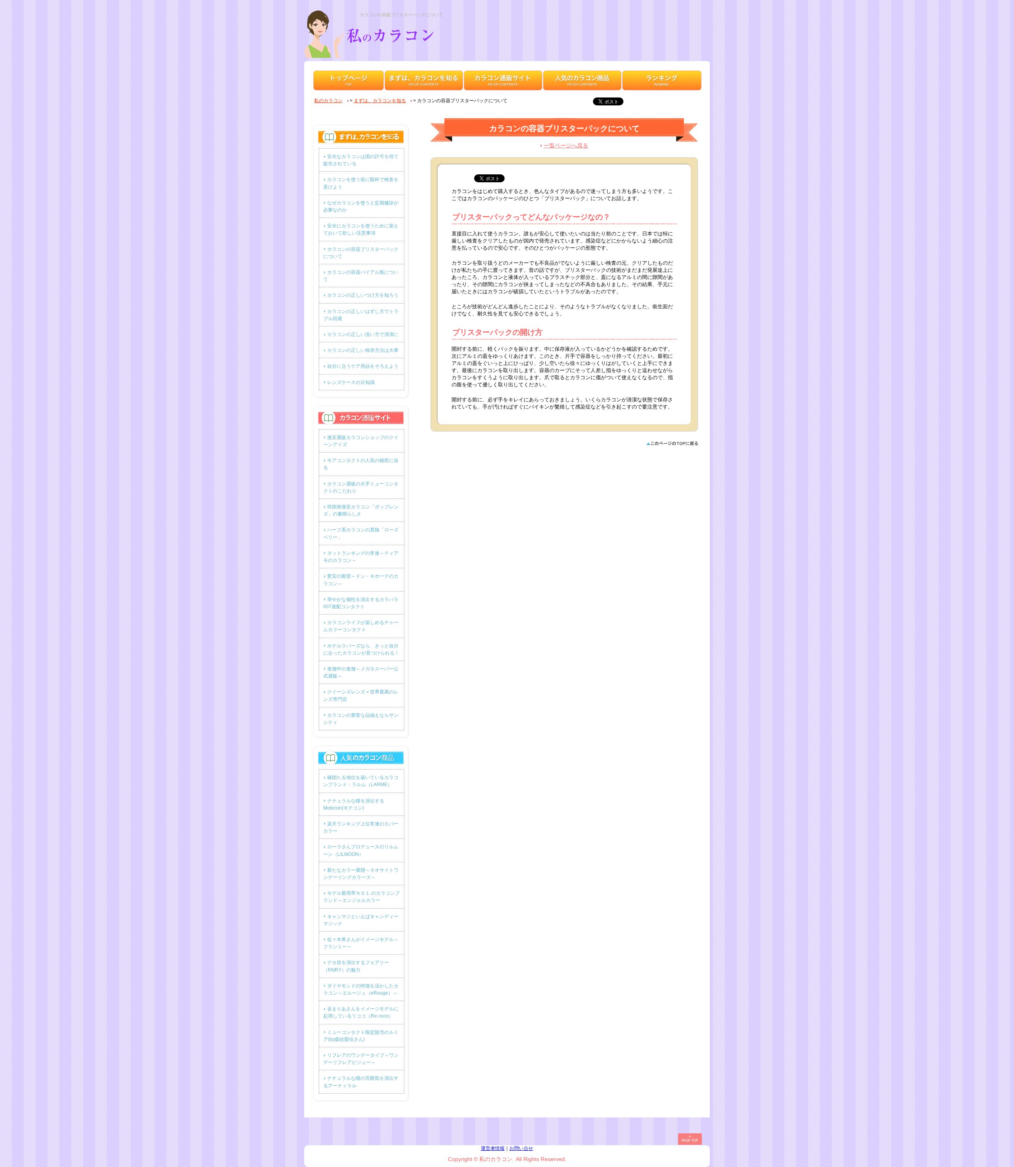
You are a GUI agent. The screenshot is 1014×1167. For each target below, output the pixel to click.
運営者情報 (493, 1148)
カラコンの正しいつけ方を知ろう (362, 295)
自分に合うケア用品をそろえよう (362, 366)
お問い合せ (521, 1148)
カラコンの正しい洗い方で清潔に (362, 334)
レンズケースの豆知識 (351, 382)
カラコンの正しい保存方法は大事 (362, 350)
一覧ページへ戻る (566, 145)
